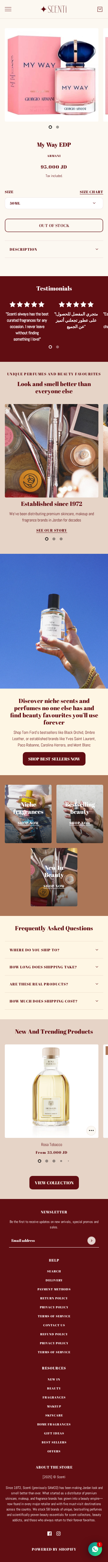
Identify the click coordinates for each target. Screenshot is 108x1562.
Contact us (54, 1325)
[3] (61, 1161)
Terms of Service (54, 1316)
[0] (50, 127)
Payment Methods (54, 1289)
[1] (57, 127)
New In (54, 1379)
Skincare (54, 1415)
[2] (61, 538)
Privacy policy (54, 1343)
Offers (54, 1451)
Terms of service (54, 1352)
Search (54, 1271)
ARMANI (54, 156)
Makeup (54, 1406)
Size (54, 191)
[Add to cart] (91, 1130)
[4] (68, 1161)
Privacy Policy (54, 1307)
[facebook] (49, 1533)
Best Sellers (54, 1442)
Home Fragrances (54, 1424)
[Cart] (100, 9)
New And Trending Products (54, 1031)
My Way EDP (54, 144)
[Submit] (91, 1240)
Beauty (54, 1388)
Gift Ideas (54, 1433)
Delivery (54, 1280)
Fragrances (54, 1397)
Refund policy (54, 1334)
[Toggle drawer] (8, 9)
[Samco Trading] (54, 9)
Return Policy (54, 1298)
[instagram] (58, 1533)
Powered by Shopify (54, 1549)
